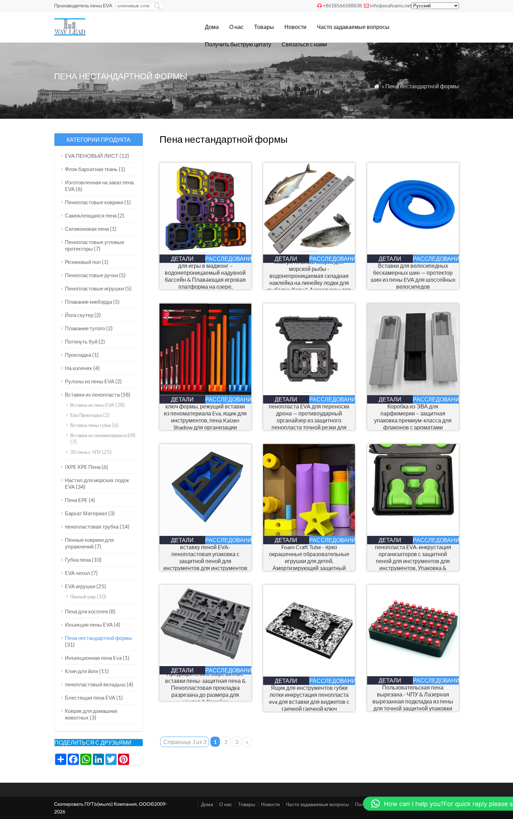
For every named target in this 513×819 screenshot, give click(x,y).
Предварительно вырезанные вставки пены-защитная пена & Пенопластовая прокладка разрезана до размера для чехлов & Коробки (205, 687)
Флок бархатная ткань (91, 169)
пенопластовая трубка (92, 526)
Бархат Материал (86, 513)
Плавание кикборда (88, 301)
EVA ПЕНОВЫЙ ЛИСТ (91, 156)
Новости (295, 26)
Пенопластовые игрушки (94, 288)
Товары (264, 26)
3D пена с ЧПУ (85, 452)
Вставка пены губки (90, 425)
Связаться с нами (304, 44)
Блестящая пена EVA (90, 697)
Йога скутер (79, 315)
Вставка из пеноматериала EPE (103, 435)
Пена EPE (76, 500)
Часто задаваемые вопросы (353, 26)
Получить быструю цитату (238, 44)
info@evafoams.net (390, 5)
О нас (236, 26)
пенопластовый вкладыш (95, 684)
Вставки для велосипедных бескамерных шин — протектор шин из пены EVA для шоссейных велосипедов (413, 276)
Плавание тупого (85, 328)
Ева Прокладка (86, 415)
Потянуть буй (81, 341)
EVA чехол (77, 573)
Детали (182, 258)
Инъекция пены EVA (89, 624)
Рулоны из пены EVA (89, 381)
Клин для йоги (81, 671)
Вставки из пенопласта (92, 394)
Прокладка (78, 355)
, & (309, 276)
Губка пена (78, 559)
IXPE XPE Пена (83, 467)
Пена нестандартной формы (98, 638)
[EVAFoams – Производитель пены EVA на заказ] (70, 33)
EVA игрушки (80, 586)
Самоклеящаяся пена (91, 215)
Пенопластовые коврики (94, 202)
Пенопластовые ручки (91, 275)
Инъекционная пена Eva (93, 658)
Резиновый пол (83, 262)
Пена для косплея (86, 611)
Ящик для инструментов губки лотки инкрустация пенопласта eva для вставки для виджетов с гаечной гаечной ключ (309, 698)
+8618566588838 (342, 5)
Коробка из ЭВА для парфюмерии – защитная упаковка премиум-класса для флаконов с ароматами (413, 416)
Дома (212, 26)
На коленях (78, 368)
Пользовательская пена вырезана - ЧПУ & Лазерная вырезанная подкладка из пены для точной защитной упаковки (412, 697)
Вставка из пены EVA (92, 405)
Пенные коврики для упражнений (89, 543)
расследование (228, 258)
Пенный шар (83, 596)
